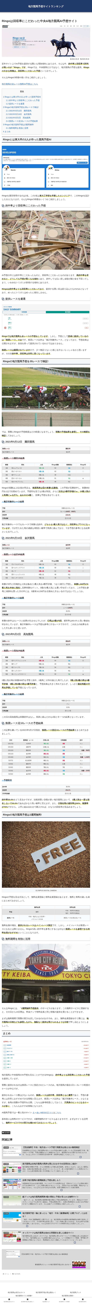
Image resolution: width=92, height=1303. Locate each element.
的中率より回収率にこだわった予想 (23, 100)
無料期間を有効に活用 (17, 128)
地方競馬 (7, 1132)
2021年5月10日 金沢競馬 (18, 114)
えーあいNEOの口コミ (43, 1112)
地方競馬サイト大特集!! (24, 1296)
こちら (58, 1112)
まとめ (6, 132)
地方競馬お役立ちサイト (16, 1292)
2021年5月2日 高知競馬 (18, 118)
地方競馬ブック (75, 1292)
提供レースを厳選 (15, 104)
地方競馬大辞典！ (68, 1296)
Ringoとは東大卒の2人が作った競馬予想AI (22, 97)
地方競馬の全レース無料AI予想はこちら (20, 84)
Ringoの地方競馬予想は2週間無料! (18, 125)
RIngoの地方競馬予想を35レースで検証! (21, 107)
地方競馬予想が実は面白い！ (46, 1292)
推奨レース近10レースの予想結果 (22, 121)
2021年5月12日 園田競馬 (18, 111)
